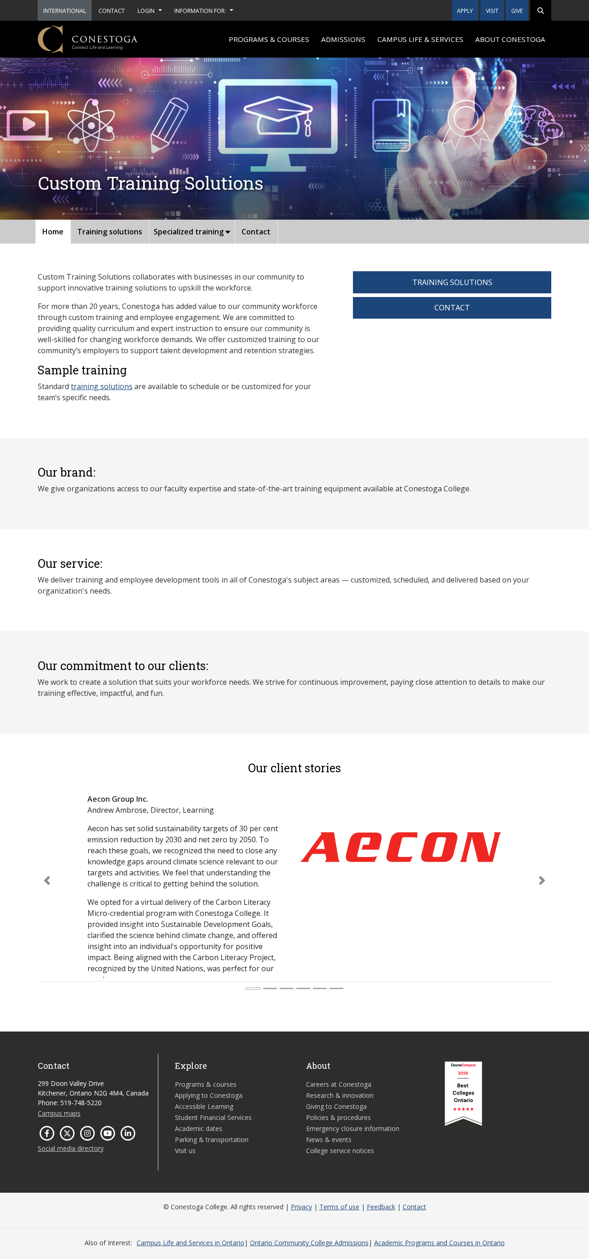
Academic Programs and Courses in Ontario (439, 1242)
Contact (256, 232)
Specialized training (189, 232)
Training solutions (109, 232)
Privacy (301, 1206)
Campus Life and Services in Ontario (190, 1242)
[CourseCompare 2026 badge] (463, 1093)
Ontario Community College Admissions (309, 1242)
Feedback (381, 1206)
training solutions (102, 386)
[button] (540, 10)
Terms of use (339, 1206)
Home (53, 232)
